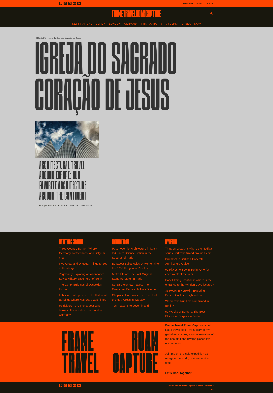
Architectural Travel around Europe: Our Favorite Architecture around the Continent (63, 181)
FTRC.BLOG (40, 38)
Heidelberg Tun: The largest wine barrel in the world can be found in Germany (80, 310)
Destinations (82, 23)
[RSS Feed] (79, 385)
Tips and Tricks (55, 205)
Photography (152, 23)
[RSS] (79, 3)
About (199, 3)
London (115, 23)
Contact (209, 3)
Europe (43, 205)
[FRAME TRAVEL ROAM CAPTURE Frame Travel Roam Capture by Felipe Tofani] (136, 13)
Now (197, 23)
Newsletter (188, 3)
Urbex (186, 23)
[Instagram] (65, 3)
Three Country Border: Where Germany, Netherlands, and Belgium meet (82, 253)
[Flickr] (70, 3)
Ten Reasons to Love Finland (130, 305)
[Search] (211, 13)
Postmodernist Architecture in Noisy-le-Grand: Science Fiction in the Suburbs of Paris (135, 253)
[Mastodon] (60, 3)
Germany (131, 23)
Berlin (101, 23)
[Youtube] (74, 3)
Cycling (172, 23)
